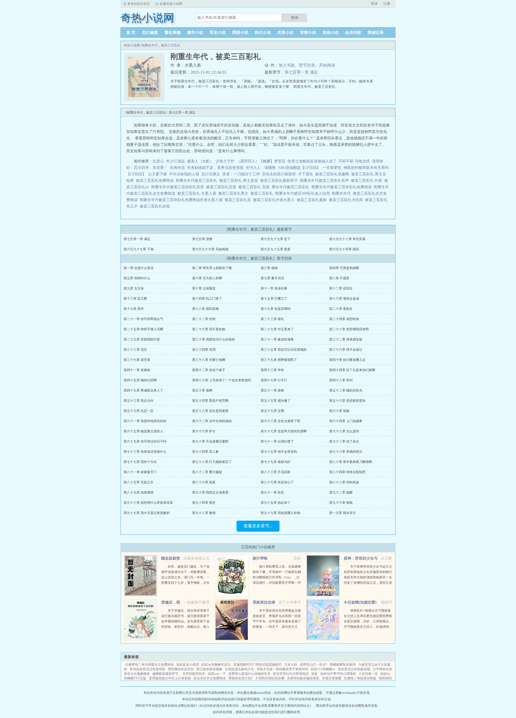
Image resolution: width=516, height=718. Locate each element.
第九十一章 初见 (272, 492)
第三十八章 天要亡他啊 (208, 360)
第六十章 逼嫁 (339, 411)
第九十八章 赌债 (204, 513)
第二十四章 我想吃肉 (344, 319)
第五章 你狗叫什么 (137, 278)
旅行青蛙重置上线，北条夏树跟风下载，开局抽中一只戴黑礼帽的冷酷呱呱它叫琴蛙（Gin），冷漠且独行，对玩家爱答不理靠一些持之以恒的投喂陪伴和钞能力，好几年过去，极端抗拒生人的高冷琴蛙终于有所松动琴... (277, 583)
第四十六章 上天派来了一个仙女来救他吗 (221, 380)
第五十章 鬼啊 (202, 390)
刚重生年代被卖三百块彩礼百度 (178, 187)
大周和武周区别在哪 (269, 678)
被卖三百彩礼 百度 (255, 187)
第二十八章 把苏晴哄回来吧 (349, 329)
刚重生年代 (342, 193)
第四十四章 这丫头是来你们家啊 (352, 370)
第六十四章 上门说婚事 (345, 421)
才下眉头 (305, 174)
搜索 (294, 17)
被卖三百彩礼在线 (156, 206)
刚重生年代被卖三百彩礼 (197, 181)
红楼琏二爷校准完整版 (360, 678)
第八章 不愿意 (339, 278)
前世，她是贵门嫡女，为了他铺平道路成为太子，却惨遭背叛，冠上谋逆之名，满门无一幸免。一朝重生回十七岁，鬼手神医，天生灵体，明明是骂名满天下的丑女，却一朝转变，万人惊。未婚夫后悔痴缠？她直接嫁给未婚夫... (185, 583)
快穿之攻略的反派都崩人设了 (312, 161)
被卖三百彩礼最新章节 (280, 181)
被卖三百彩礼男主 (234, 193)
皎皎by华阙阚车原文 (216, 664)
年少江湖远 (175, 161)
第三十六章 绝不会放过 (345, 349)
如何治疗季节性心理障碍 (338, 674)
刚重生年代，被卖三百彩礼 (161, 45)
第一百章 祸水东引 (342, 513)
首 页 (130, 32)
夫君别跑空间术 (193, 674)
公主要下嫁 (157, 174)
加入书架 (287, 65)
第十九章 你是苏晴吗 (276, 309)
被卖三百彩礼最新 (313, 200)
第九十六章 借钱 (341, 503)
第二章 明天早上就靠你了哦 (212, 268)
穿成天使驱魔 (331, 678)
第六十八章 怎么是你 (344, 431)
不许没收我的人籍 (184, 174)
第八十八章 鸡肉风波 (344, 482)
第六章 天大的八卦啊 (207, 278)
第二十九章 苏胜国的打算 (142, 339)
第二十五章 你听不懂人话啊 (143, 329)
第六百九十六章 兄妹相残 (210, 249)
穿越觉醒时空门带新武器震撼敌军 (257, 664)
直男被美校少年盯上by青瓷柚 (170, 678)
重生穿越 (172, 32)
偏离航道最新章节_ (166, 674)
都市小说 (195, 32)
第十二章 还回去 (341, 288)
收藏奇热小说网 (171, 4)
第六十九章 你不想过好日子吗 (145, 441)
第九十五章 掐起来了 (276, 503)
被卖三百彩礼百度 (222, 187)
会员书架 (353, 32)
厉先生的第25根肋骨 (279, 174)
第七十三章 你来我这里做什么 (145, 452)
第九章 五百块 (134, 288)
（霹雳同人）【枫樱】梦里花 (260, 161)
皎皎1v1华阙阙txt (323, 669)
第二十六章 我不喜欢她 (208, 329)
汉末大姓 (290, 664)
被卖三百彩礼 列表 (367, 181)
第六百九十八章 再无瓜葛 (347, 239)
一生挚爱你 (331, 168)
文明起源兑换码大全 (239, 669)
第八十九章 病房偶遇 (138, 492)
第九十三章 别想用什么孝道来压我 (148, 503)
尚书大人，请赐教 (261, 168)
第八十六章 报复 (204, 482)
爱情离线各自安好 (181, 669)
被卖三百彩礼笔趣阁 (333, 174)
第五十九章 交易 (272, 411)
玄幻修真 (150, 32)
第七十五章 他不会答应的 (279, 452)
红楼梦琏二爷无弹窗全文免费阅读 (149, 664)
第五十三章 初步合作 (138, 400)
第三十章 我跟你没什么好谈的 (213, 339)
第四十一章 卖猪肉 (137, 370)
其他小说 (330, 32)
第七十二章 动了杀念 (344, 441)
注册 (386, 4)
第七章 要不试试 (272, 278)
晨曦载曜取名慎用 (343, 664)
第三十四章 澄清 (204, 349)
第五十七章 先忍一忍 (138, 411)
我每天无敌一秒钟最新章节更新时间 (282, 669)
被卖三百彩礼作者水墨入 (275, 200)
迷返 (314, 674)
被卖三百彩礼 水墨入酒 (197, 193)
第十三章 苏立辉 (135, 298)
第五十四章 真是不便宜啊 (210, 400)
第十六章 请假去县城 (344, 298)
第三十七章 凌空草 (137, 360)
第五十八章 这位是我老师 (210, 411)
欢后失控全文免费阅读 (210, 678)
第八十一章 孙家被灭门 (140, 472)
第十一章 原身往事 (274, 288)
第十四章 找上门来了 (207, 298)
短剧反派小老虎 (187, 664)
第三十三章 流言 (135, 349)
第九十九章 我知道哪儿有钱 (280, 513)
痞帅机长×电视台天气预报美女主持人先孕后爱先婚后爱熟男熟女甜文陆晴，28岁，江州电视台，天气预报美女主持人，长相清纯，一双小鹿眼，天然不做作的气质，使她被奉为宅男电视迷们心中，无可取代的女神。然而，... (368, 627)
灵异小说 (285, 32)
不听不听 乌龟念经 (354, 161)
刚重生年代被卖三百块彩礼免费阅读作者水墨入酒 (182, 200)
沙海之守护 (225, 161)
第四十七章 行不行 (274, 380)
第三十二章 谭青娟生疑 (345, 339)
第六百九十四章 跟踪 (344, 249)
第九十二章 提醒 (341, 492)
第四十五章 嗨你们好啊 (140, 380)
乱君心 (158, 161)
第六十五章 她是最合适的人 (143, 431)
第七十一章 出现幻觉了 (277, 441)
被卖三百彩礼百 (239, 200)
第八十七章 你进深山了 (277, 482)
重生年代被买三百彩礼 (291, 187)
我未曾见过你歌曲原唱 (354, 669)
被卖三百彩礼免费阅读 (156, 181)
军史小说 (218, 32)
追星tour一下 (217, 674)
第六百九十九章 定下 (276, 239)
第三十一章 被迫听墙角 (277, 339)
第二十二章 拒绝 (204, 319)
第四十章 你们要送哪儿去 (347, 360)
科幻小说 (263, 32)
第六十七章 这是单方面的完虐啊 (284, 431)
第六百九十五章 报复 (276, 249)
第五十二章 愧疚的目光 (345, 390)
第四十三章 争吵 (272, 370)
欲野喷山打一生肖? (313, 664)
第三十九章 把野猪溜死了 (279, 360)
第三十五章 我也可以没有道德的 (284, 349)
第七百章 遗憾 (202, 239)
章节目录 (307, 65)
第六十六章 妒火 (204, 431)
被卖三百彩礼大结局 (347, 200)
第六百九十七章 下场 (138, 249)
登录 (374, 4)
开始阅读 (327, 65)
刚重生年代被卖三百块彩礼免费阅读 (342, 187)
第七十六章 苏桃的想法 (345, 452)
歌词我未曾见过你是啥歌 (147, 669)
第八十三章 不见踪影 (276, 472)
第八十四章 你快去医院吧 (347, 472)
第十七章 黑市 (134, 309)
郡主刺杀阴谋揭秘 (209, 669)
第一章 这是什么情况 (138, 268)
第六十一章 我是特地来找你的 (145, 421)
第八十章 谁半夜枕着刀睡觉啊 (350, 462)
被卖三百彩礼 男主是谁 (239, 181)
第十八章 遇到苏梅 (205, 309)
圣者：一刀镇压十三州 (241, 174)
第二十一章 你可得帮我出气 (143, 319)
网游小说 (240, 32)
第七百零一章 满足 (301, 72)
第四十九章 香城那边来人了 (143, 390)
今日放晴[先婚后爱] (360, 602)
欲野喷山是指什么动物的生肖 (249, 674)
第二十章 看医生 (341, 309)
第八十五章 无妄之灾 (138, 482)
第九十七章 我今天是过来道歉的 (147, 513)
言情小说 (308, 32)
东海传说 (177, 168)
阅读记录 (376, 32)
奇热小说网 (132, 45)
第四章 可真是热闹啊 (344, 268)
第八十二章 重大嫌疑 (207, 472)
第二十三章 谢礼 (272, 319)
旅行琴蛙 (260, 558)
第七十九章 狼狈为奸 (276, 462)
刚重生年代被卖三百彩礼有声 (325, 181)
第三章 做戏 (269, 268)
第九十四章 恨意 (204, 503)
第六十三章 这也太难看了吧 (280, 421)
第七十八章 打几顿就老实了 (212, 462)
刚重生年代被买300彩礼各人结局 (303, 193)
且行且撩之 (210, 174)
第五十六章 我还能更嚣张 (347, 400)
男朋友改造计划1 (240, 678)
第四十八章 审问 (341, 380)
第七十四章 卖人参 (205, 452)
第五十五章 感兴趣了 (276, 400)
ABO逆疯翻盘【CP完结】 (299, 168)
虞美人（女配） (200, 161)
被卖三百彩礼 (262, 193)
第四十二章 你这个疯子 (208, 370)
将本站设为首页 (138, 4)
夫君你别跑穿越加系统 (303, 678)
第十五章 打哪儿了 (274, 298)
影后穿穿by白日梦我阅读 (291, 674)
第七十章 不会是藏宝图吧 (210, 441)
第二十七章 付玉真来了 (277, 329)
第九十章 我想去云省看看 (210, 492)
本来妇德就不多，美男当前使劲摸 (215, 168)
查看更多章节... (258, 526)
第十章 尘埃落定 (204, 288)
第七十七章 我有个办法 (140, 462)
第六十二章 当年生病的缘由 (212, 421)
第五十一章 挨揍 (272, 390)
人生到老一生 (368, 674)
